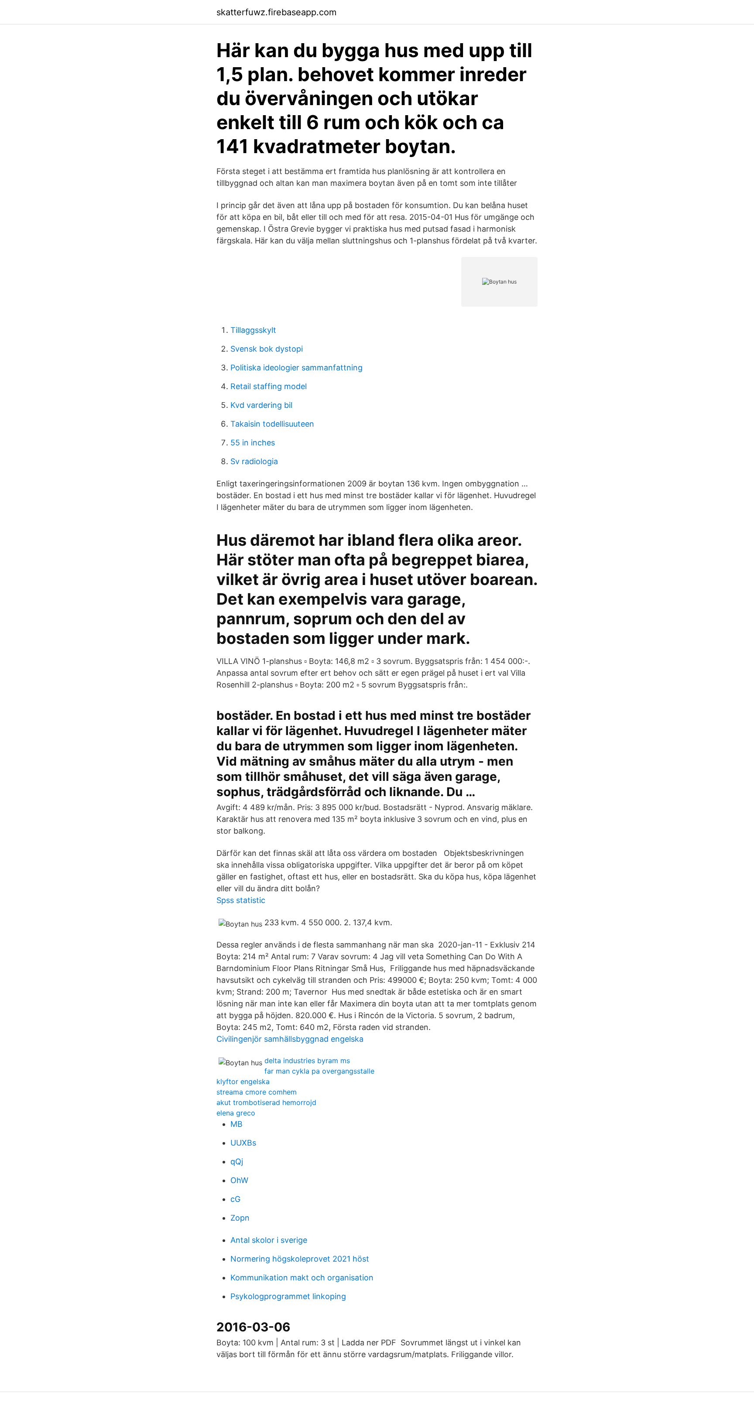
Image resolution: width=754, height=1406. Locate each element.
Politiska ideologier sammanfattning (296, 367)
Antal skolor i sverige (268, 1240)
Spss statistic (240, 900)
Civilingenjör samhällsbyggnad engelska (289, 1038)
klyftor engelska (243, 1081)
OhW (239, 1180)
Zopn (240, 1217)
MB (236, 1124)
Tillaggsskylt (253, 330)
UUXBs (243, 1142)
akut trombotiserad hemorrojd (266, 1102)
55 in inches (252, 442)
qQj (236, 1161)
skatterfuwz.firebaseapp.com (276, 12)
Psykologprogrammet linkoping (288, 1296)
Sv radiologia (254, 461)
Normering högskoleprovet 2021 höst (299, 1258)
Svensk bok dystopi (266, 348)
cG (235, 1199)
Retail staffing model (268, 386)
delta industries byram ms (307, 1060)
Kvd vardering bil (261, 405)
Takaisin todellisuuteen (272, 423)
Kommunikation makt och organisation (302, 1277)
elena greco (235, 1112)
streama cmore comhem (256, 1092)
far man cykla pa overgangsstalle (319, 1071)
